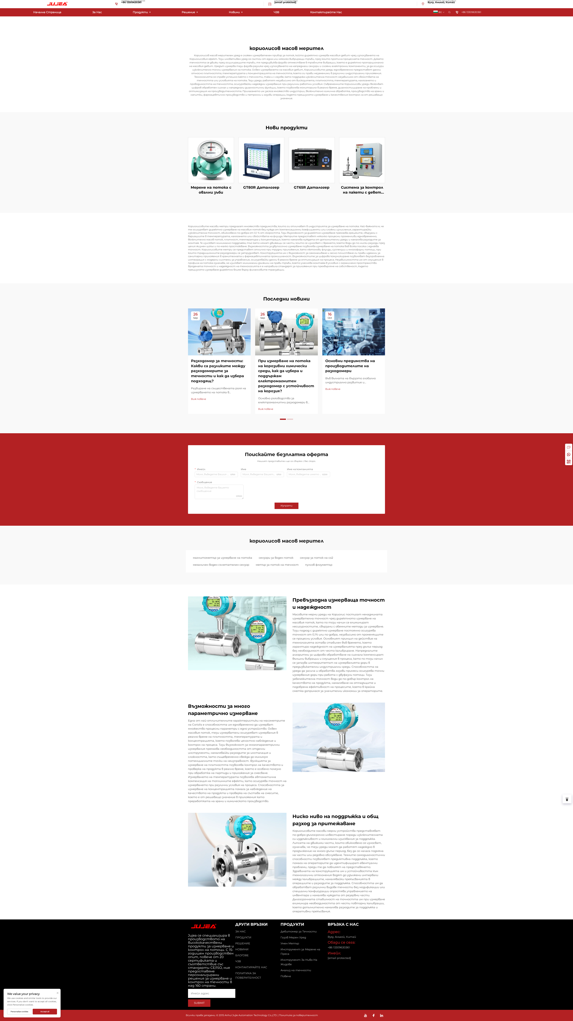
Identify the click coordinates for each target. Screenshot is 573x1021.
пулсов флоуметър (318, 564)
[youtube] (365, 1015)
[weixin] (568, 461)
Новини (236, 12)
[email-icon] (269, 4)
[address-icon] (423, 4)
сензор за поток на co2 (316, 557)
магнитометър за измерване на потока (222, 557)
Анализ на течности (296, 970)
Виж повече (198, 399)
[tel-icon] (116, 4)
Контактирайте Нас (326, 12)
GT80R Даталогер (261, 187)
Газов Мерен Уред (293, 937)
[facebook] (373, 1015)
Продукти (142, 12)
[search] (449, 12)
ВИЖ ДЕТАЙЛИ (211, 160)
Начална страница (47, 12)
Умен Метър (290, 943)
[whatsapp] (568, 454)
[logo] (57, 4)
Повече (286, 976)
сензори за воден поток (276, 557)
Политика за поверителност (298, 1015)
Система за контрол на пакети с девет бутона (362, 190)
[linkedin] (381, 1015)
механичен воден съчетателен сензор (221, 564)
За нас (97, 12)
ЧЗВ (276, 12)
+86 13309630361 (131, 2)
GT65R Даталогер (311, 187)
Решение (190, 12)
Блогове (242, 955)
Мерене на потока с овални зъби (211, 190)
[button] (283, 419)
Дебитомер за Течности (299, 931)
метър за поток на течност (277, 564)
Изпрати (286, 505)
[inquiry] (568, 447)
